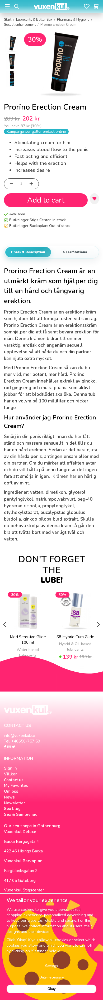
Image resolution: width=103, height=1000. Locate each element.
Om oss (11, 791)
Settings (51, 966)
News (9, 797)
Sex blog (12, 808)
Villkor (10, 774)
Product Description (28, 252)
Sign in (10, 768)
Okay (52, 988)
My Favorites (16, 785)
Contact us (14, 780)
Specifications (75, 252)
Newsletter (14, 803)
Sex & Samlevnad (21, 814)
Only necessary (51, 977)
